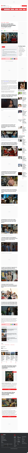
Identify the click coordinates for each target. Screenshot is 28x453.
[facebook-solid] (12, 58)
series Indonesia (6, 81)
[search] (20, 5)
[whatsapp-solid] (11, 58)
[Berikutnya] (17, 393)
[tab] (4, 47)
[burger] (26, 7)
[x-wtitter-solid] (14, 58)
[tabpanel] (9, 52)
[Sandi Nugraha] (2, 348)
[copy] (16, 58)
